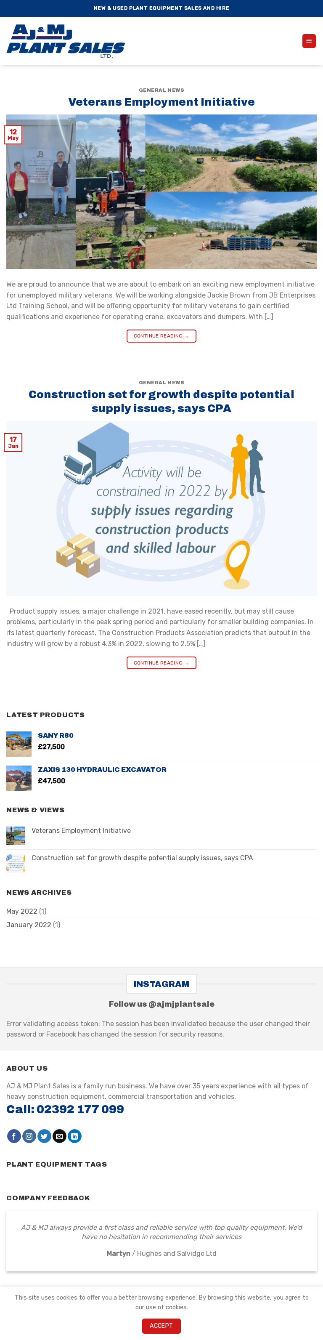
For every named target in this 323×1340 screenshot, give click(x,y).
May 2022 (21, 911)
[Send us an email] (59, 1136)
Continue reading (162, 336)
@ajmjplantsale (181, 1004)
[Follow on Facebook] (14, 1136)
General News (162, 90)
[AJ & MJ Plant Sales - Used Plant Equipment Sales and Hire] (69, 41)
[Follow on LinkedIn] (75, 1136)
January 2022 (28, 925)
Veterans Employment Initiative (161, 102)
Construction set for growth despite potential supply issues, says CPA (142, 858)
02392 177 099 (80, 1109)
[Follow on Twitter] (44, 1136)
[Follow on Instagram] (29, 1136)
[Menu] (309, 41)
